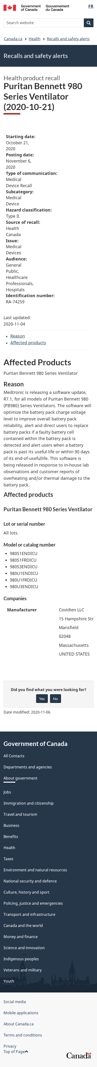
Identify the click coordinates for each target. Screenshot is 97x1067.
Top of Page (14, 1051)
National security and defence (30, 881)
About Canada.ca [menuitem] (19, 1024)
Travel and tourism (20, 814)
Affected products (28, 342)
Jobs (7, 792)
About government (20, 778)
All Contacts (14, 755)
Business (11, 825)
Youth (9, 981)
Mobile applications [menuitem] (21, 1012)
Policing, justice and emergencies (33, 903)
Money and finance (21, 936)
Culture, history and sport (26, 892)
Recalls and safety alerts (68, 38)
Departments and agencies (28, 767)
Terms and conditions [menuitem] (23, 1035)
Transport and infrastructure (29, 914)
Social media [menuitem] (15, 1001)
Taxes (8, 858)
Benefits (11, 836)
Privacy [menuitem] (10, 1046)
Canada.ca (13, 38)
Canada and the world (23, 925)
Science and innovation (24, 947)
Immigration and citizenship (29, 803)
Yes (42, 698)
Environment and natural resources (35, 870)
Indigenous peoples (21, 958)
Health (34, 38)
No (55, 698)
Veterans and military (23, 970)
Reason (17, 336)
